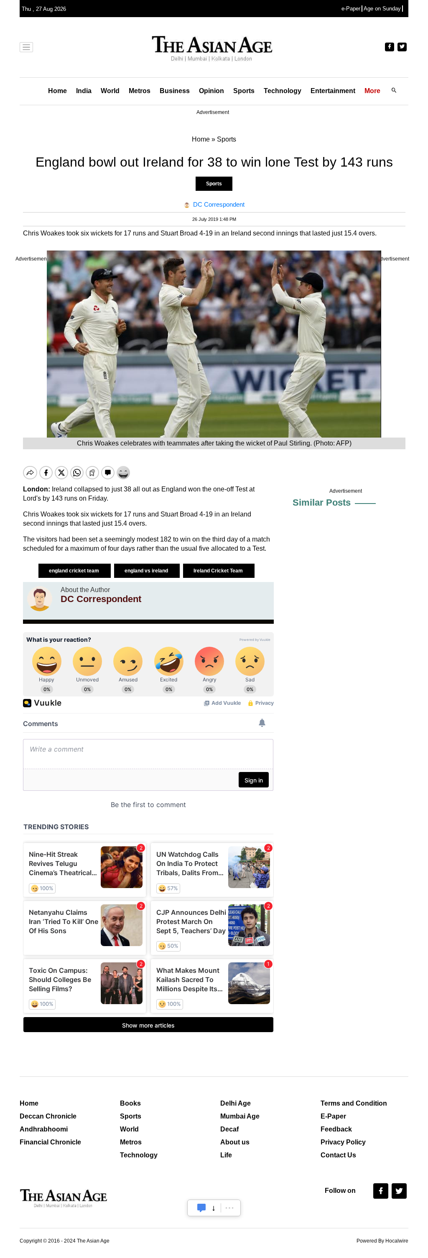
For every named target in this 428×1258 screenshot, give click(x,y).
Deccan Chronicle (48, 1116)
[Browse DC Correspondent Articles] (39, 598)
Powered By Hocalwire (382, 1241)
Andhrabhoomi (44, 1129)
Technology (282, 90)
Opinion (211, 90)
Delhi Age (235, 1103)
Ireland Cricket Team (219, 571)
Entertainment (333, 90)
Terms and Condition (354, 1103)
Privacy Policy (343, 1142)
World (110, 90)
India (84, 90)
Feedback (336, 1129)
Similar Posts (322, 502)
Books (130, 1103)
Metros (139, 90)
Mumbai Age (240, 1116)
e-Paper (350, 8)
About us (235, 1142)
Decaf (229, 1129)
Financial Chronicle (50, 1142)
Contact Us (338, 1155)
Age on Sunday (382, 8)
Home (57, 90)
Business (175, 90)
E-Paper (333, 1116)
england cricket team (74, 571)
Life (226, 1155)
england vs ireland (147, 571)
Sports (244, 90)
